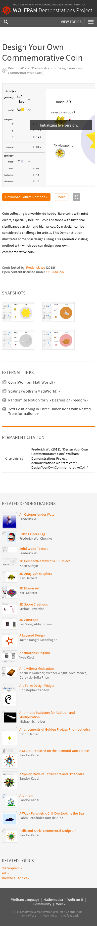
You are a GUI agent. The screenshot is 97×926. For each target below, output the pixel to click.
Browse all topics (14, 878)
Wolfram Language (51, 4)
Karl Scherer (28, 592)
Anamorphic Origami (34, 653)
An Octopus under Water (37, 514)
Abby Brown (43, 624)
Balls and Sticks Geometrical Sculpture (47, 830)
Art (4, 873)
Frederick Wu (35, 267)
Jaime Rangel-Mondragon (38, 639)
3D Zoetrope (28, 619)
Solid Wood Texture (33, 548)
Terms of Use (28, 915)
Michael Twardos (31, 609)
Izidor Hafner (29, 734)
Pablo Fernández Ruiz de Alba (41, 818)
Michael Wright (56, 673)
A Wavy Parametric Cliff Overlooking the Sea (51, 813)
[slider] (23, 126)
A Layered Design (32, 635)
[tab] (18, 312)
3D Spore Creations (33, 604)
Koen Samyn (28, 565)
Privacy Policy (48, 915)
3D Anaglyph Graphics (35, 573)
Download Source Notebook (26, 197)
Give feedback (70, 915)
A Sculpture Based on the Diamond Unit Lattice (54, 750)
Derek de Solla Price (34, 677)
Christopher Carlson (34, 690)
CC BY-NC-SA (55, 272)
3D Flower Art (29, 588)
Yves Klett (26, 657)
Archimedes (77, 673)
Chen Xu (46, 538)
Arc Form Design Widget (36, 685)
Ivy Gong (26, 624)
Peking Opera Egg (32, 534)
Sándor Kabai (29, 755)
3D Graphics (11, 868)
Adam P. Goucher (31, 673)
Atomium (26, 795)
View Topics (71, 21)
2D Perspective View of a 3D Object (44, 561)
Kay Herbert (28, 578)
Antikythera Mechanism (36, 668)
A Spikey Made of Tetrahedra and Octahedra (51, 774)
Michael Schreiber (32, 721)
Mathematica (77, 4)
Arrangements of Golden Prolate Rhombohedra (54, 729)
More (61, 197)
